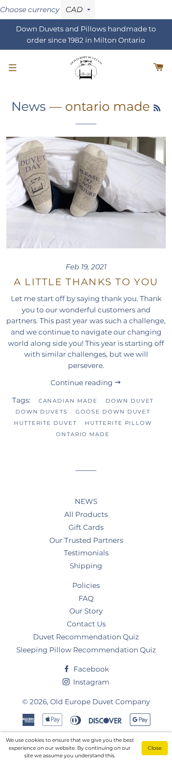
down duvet (130, 400)
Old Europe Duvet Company (100, 702)
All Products (86, 514)
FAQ (86, 598)
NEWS (86, 501)
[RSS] (157, 108)
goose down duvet (113, 411)
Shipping (86, 566)
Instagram (90, 682)
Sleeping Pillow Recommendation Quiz (86, 650)
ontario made (83, 434)
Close (155, 748)
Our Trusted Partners (86, 540)
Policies (86, 585)
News (28, 106)
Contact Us (86, 624)
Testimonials (86, 553)
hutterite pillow (118, 422)
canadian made (68, 400)
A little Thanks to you (86, 282)
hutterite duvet (45, 422)
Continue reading (82, 382)
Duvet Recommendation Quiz (86, 637)
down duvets (41, 411)
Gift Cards (86, 527)
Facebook (90, 669)
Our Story (86, 611)
